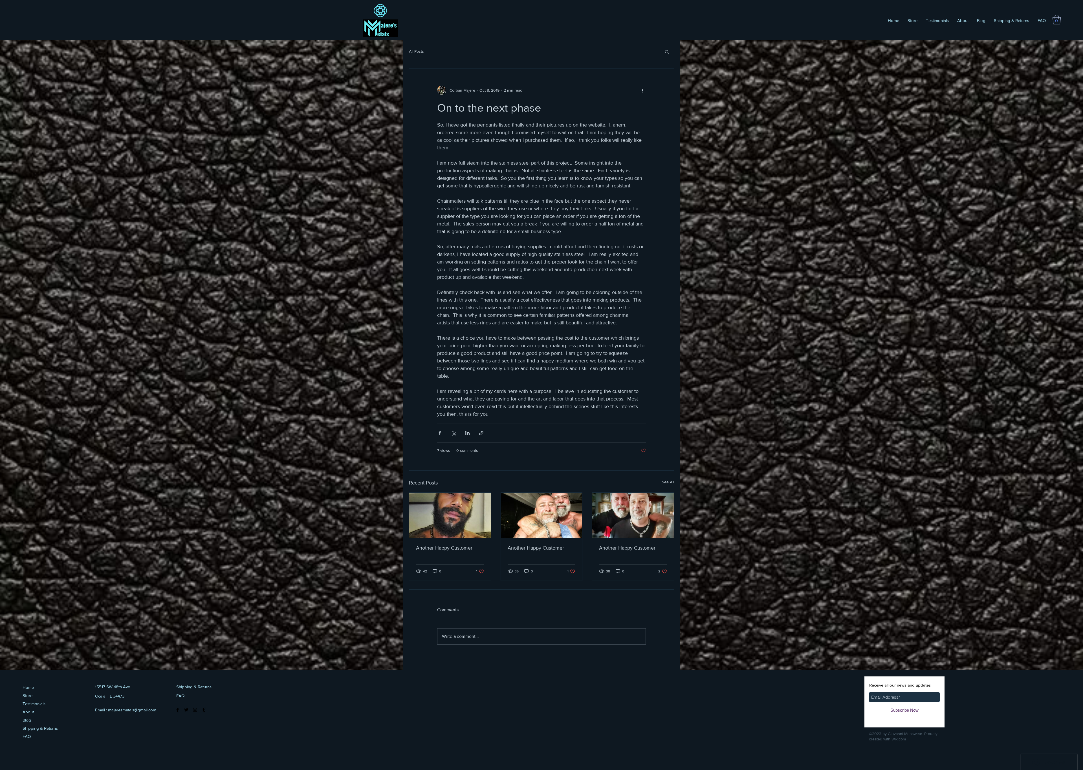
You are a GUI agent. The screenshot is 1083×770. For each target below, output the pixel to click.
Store (27, 695)
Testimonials (34, 703)
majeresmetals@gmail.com (132, 709)
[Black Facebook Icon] (177, 710)
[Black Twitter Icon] (186, 710)
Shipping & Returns (40, 728)
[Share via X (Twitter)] (453, 433)
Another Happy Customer (444, 548)
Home (28, 687)
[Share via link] (481, 433)
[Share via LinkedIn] (467, 433)
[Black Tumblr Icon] (203, 710)
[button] (1057, 20)
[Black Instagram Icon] (195, 710)
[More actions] (642, 90)
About (28, 711)
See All (668, 482)
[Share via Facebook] (440, 433)
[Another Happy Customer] (450, 515)
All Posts (416, 51)
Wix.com (899, 739)
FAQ (27, 736)
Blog (27, 720)
